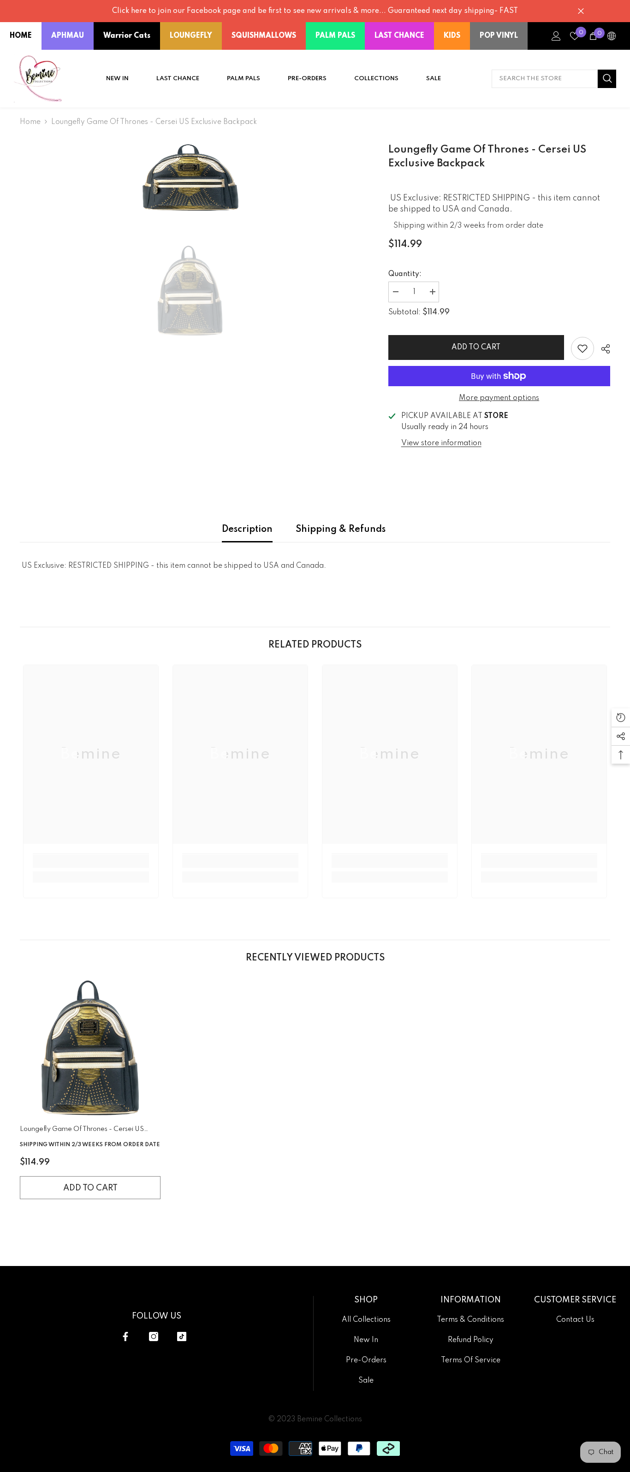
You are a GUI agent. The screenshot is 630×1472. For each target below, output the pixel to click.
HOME (21, 36)
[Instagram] (153, 1336)
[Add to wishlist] (582, 348)
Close (581, 11)
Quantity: (405, 274)
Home (30, 122)
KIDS (452, 36)
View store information (441, 443)
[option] (190, 177)
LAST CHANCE (399, 36)
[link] (91, 861)
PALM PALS (335, 36)
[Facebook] (125, 1336)
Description (247, 529)
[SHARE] (602, 349)
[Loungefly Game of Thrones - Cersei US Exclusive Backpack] (90, 1047)
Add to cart (476, 347)
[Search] (554, 79)
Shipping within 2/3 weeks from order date (468, 226)
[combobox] (545, 79)
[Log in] (556, 36)
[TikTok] (181, 1336)
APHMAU (67, 36)
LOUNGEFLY (191, 36)
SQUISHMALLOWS (264, 36)
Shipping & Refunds (341, 529)
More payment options (499, 398)
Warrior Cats (126, 36)
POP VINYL (499, 36)
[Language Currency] (611, 36)
